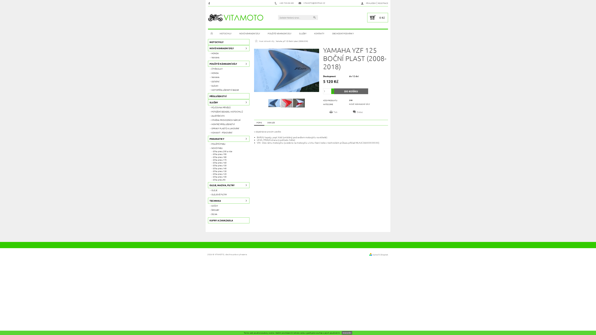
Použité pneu (218, 143)
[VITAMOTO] (237, 17)
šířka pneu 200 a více (222, 151)
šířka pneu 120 (219, 174)
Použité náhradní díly (279, 33)
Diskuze (271, 122)
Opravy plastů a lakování (225, 128)
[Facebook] (209, 3)
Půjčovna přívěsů (221, 107)
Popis (259, 122)
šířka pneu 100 (219, 177)
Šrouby (215, 209)
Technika (215, 200)
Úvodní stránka (212, 33)
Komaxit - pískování (221, 132)
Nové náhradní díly (249, 33)
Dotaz (360, 112)
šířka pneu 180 (219, 157)
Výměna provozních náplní (226, 119)
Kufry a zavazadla (221, 220)
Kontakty (319, 33)
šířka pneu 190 (219, 154)
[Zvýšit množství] (332, 89)
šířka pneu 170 (219, 160)
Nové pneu (217, 148)
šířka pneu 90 (219, 180)
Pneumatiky (217, 138)
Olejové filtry (219, 194)
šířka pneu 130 (219, 171)
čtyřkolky (217, 68)
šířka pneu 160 (219, 162)
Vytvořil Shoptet (380, 254)
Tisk (335, 112)
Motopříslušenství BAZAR (225, 89)
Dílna (214, 214)
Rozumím (347, 333)
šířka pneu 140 (219, 168)
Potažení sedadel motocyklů (227, 111)
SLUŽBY (302, 33)
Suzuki (214, 85)
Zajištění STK (218, 115)
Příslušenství (218, 96)
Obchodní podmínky (343, 33)
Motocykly (226, 33)
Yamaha (215, 57)
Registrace (383, 3)
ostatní (215, 81)
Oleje (214, 190)
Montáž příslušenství (223, 124)
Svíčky (214, 205)
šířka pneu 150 (219, 165)
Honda (215, 53)
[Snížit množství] (332, 92)
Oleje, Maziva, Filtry (222, 185)
